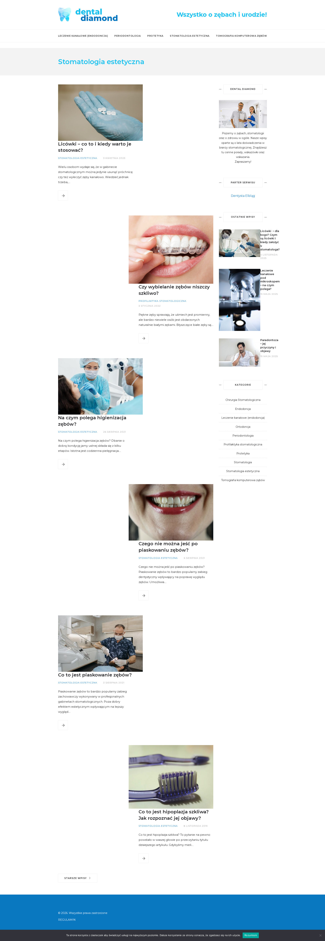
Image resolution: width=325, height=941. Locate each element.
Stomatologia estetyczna (190, 35)
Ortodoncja (243, 426)
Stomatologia (243, 462)
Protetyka (155, 35)
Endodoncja (243, 409)
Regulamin (67, 919)
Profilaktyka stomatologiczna (243, 444)
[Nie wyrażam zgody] (320, 935)
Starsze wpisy (75, 878)
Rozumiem (251, 935)
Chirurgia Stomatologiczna (243, 400)
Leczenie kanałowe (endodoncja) (83, 35)
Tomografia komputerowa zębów (241, 35)
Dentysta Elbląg (243, 196)
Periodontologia (127, 35)
